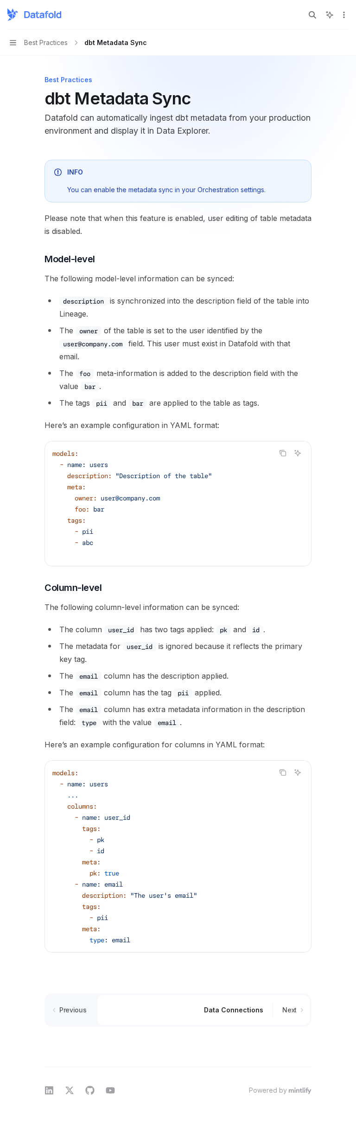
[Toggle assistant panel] (329, 15)
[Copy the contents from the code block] (283, 453)
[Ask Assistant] (298, 453)
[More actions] (344, 14)
